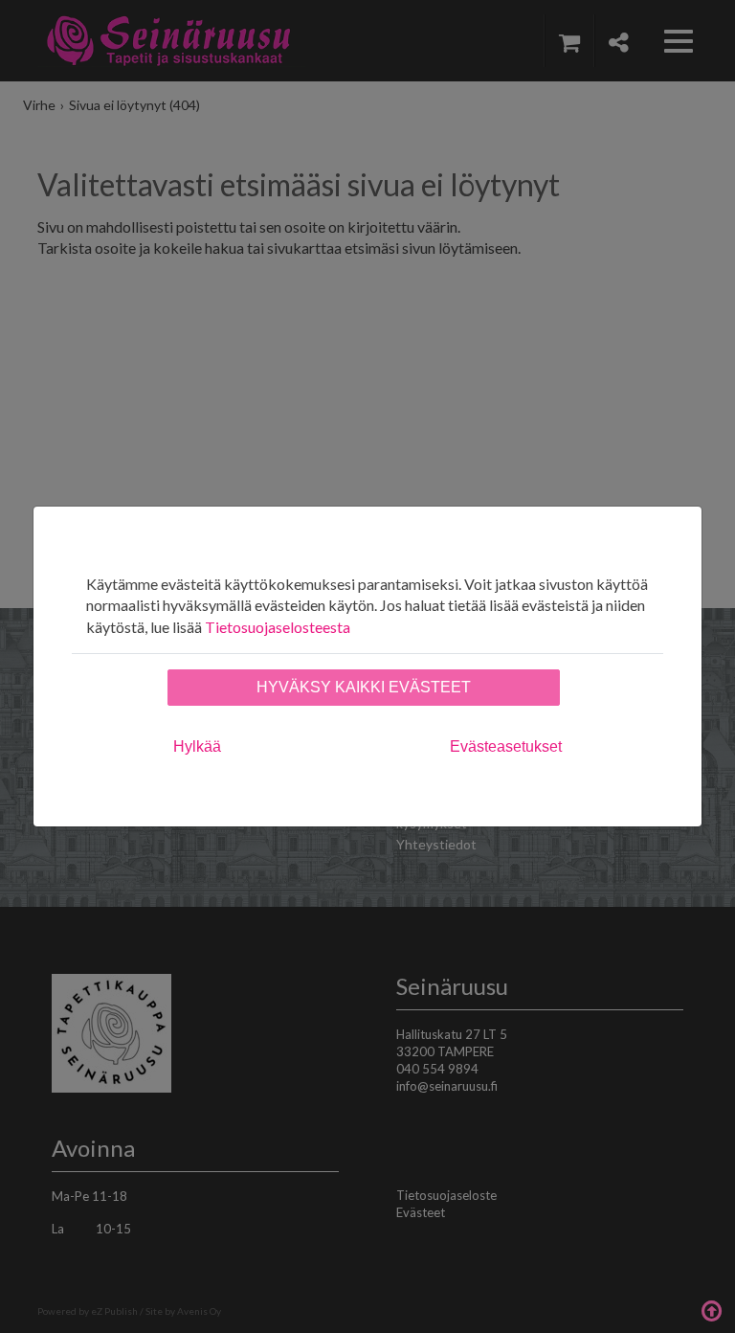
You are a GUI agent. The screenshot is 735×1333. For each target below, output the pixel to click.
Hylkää (197, 746)
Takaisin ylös (711, 1309)
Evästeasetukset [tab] (506, 746)
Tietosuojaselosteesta (277, 627)
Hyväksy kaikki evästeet (363, 687)
